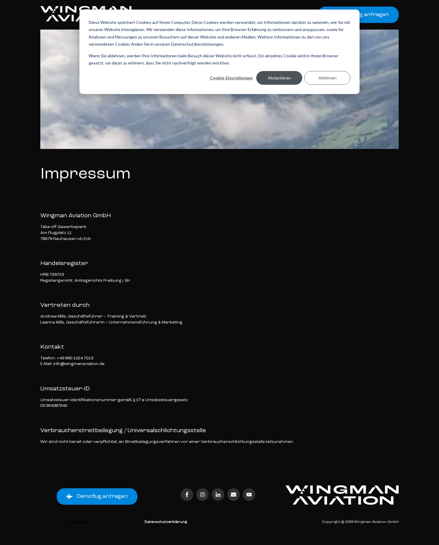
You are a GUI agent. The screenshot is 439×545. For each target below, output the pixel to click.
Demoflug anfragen (102, 496)
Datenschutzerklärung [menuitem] (166, 522)
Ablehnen (327, 77)
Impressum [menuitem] (78, 522)
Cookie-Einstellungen (231, 77)
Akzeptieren (279, 77)
